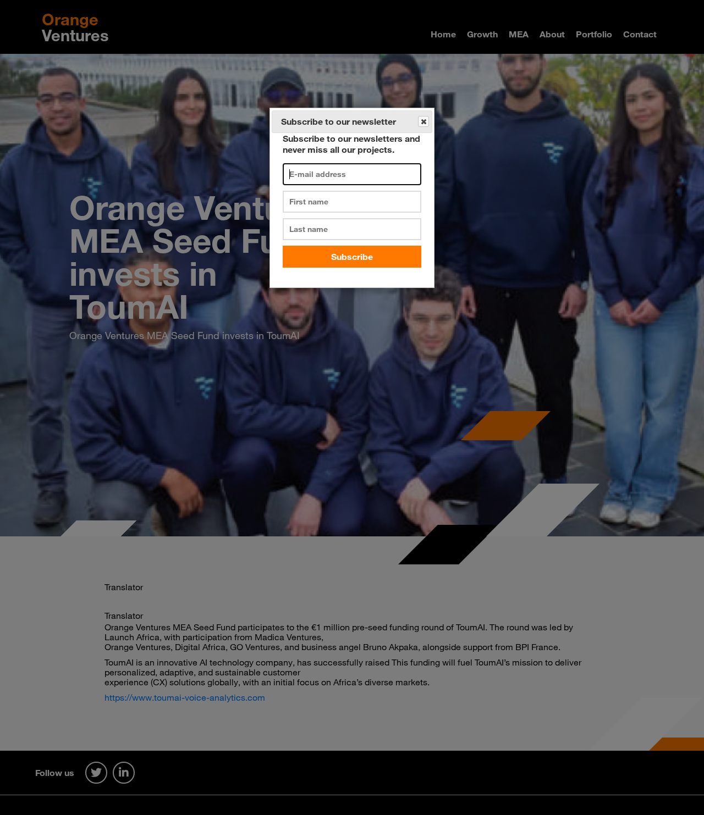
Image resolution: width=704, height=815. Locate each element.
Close (423, 121)
